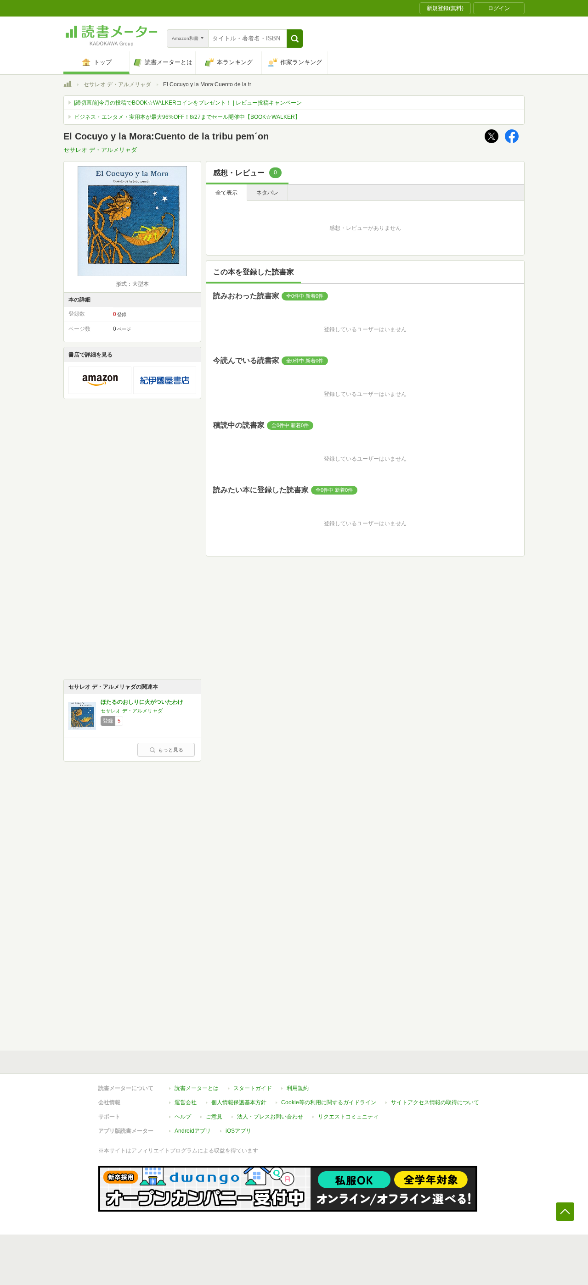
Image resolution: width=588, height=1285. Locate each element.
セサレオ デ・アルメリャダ (117, 84)
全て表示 (226, 192)
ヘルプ (183, 1116)
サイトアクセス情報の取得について (435, 1102)
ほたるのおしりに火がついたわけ (142, 702)
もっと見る (170, 749)
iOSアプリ (238, 1131)
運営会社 (186, 1102)
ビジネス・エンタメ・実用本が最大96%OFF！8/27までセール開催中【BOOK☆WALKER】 (187, 117)
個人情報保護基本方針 (238, 1102)
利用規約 (298, 1088)
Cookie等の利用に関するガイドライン (328, 1102)
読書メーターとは (197, 1088)
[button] (295, 38)
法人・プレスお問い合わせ (270, 1116)
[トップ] (67, 85)
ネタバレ (267, 192)
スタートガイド (252, 1088)
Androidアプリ (193, 1131)
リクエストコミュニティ (348, 1116)
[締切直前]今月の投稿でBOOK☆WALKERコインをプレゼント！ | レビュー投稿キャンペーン (188, 103)
